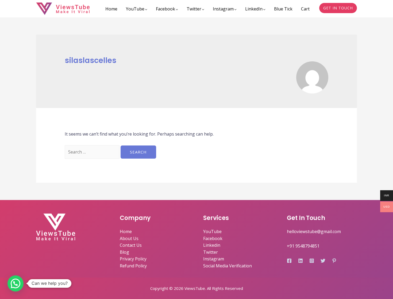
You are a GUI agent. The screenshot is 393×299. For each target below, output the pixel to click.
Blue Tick (283, 9)
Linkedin (211, 245)
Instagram (223, 9)
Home (111, 9)
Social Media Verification (227, 266)
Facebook (165, 9)
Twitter (194, 9)
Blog (124, 252)
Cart (305, 9)
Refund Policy (133, 266)
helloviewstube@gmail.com (314, 231)
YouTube (135, 9)
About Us (129, 238)
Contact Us (131, 245)
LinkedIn (254, 9)
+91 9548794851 (303, 246)
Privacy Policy (133, 259)
